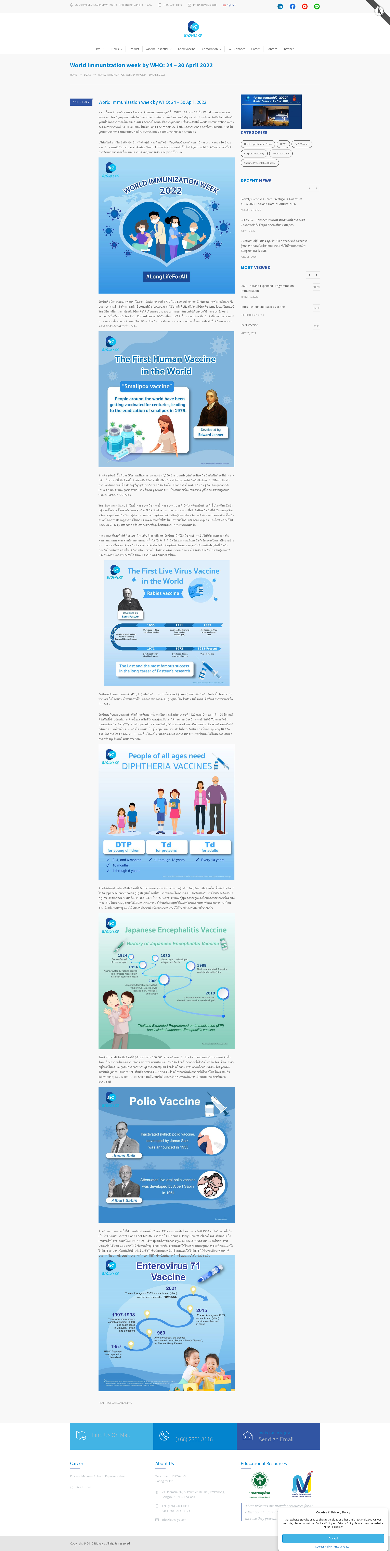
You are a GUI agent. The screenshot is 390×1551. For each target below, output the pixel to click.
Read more (83, 1487)
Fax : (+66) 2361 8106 (176, 1511)
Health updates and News (115, 1403)
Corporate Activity (254, 153)
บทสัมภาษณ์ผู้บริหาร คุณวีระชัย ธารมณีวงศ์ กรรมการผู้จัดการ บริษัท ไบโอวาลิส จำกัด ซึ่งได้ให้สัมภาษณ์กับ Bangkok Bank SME (274, 246)
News (115, 49)
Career (255, 49)
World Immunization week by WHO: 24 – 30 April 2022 (152, 102)
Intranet (288, 49)
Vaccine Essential (157, 49)
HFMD (283, 143)
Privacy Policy (341, 1546)
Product (134, 49)
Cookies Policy (323, 1546)
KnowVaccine (186, 49)
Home (73, 74)
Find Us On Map (111, 1435)
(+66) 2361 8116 (173, 5)
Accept (333, 1538)
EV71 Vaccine (302, 143)
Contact (271, 49)
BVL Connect (236, 49)
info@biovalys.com (205, 5)
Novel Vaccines (281, 153)
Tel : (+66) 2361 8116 (176, 1506)
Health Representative (110, 1476)
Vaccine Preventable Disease (260, 162)
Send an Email (276, 1439)
